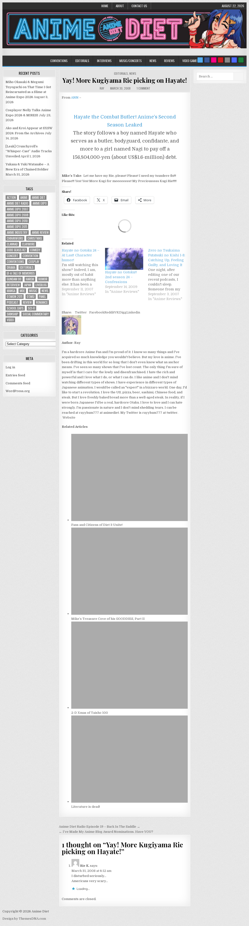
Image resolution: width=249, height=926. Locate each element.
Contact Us (139, 5)
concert (12, 255)
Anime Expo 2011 (17, 226)
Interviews (104, 60)
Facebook (96, 312)
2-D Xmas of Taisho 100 (89, 713)
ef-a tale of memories (21, 273)
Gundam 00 (14, 279)
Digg (122, 312)
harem (30, 279)
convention (30, 255)
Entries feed (15, 375)
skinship (12, 314)
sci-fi (31, 308)
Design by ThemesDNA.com (24, 918)
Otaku (31, 296)
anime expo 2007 (17, 209)
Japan (27, 285)
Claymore (28, 244)
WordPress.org (18, 391)
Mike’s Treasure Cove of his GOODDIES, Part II (108, 619)
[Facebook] (207, 60)
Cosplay (33, 261)
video (10, 320)
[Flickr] (214, 60)
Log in (10, 367)
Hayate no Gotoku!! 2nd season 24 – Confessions (121, 277)
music (33, 290)
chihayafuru (15, 238)
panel (42, 296)
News (153, 60)
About (120, 5)
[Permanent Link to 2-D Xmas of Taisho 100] (129, 707)
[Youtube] (220, 60)
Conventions (59, 60)
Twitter (81, 312)
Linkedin (133, 312)
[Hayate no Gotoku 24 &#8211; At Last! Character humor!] (83, 272)
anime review (40, 232)
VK (117, 312)
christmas (34, 238)
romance (42, 302)
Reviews (169, 60)
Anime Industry (17, 232)
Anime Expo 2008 (17, 215)
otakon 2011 (14, 296)
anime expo (40, 203)
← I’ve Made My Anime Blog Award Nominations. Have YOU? (106, 831)
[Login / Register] (241, 60)
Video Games (190, 60)
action (11, 197)
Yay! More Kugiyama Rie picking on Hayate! (124, 80)
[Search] (227, 60)
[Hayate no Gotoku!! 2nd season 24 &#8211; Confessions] (124, 259)
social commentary (36, 314)
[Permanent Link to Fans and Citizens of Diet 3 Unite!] (129, 520)
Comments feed (18, 383)
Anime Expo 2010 (17, 221)
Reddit (109, 312)
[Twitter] (200, 60)
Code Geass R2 (16, 250)
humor (42, 279)
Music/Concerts (130, 60)
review (27, 302)
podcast (12, 302)
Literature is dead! (85, 806)
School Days (15, 308)
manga (11, 290)
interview (13, 285)
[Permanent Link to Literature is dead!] (129, 801)
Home (104, 5)
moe (22, 290)
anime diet (38, 197)
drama (11, 267)
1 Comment (143, 88)
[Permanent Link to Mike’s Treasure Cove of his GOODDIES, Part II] (129, 613)
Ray (102, 88)
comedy (35, 250)
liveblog (41, 285)
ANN (75, 97)
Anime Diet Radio (17, 203)
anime (23, 197)
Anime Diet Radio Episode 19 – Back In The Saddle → (99, 826)
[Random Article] (234, 60)
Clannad (12, 244)
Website (68, 417)
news (45, 290)
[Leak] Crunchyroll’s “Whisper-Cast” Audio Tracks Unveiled (29, 151)
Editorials (82, 60)
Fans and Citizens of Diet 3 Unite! (97, 525)
